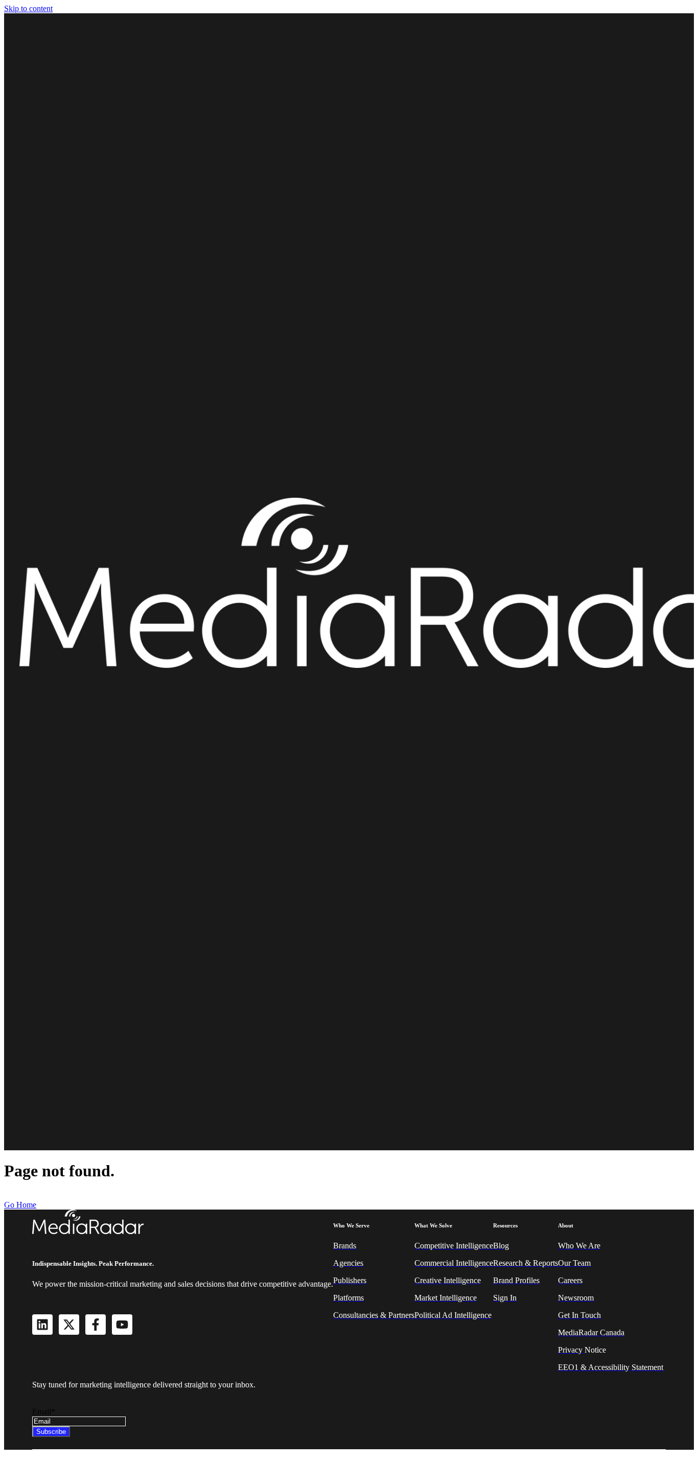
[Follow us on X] (69, 1324)
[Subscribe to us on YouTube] (122, 1324)
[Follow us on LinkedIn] (42, 1324)
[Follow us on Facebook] (95, 1324)
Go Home (20, 1204)
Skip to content (28, 8)
